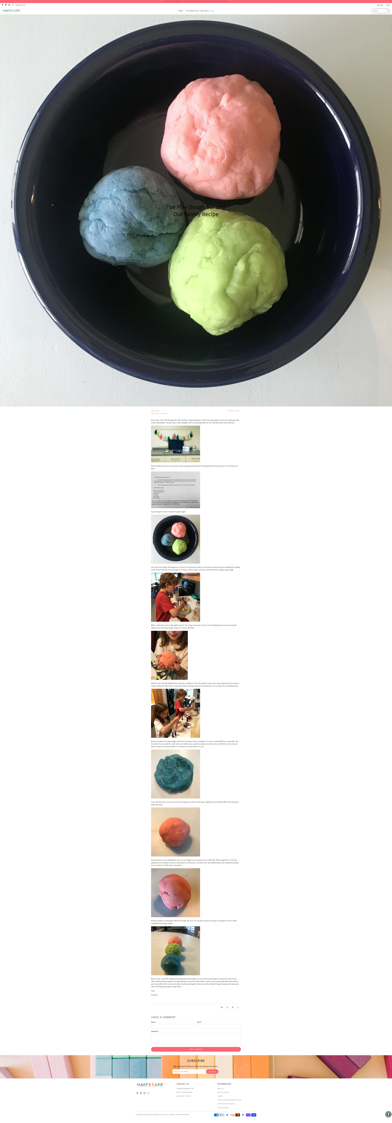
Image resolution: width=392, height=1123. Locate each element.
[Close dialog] (224, 533)
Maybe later (196, 573)
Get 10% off (196, 566)
